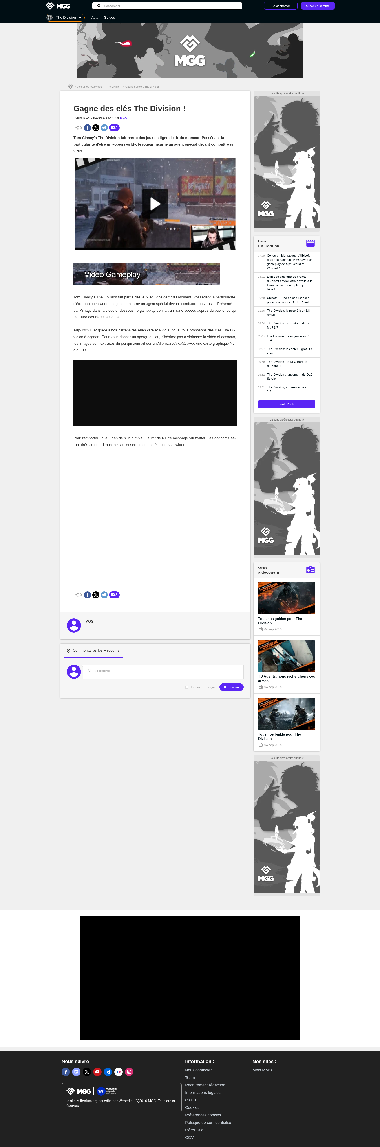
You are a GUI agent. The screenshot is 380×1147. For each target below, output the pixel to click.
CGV (189, 1137)
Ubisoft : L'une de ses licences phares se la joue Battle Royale (288, 300)
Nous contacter (198, 1070)
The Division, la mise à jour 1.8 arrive (288, 312)
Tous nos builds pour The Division (279, 737)
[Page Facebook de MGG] (66, 1072)
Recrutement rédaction (205, 1085)
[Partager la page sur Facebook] (87, 127)
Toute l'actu (287, 404)
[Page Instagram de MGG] (129, 1072)
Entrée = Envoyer (203, 687)
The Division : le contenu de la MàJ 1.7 (288, 325)
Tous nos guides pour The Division (280, 621)
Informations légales (203, 1092)
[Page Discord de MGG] (76, 1072)
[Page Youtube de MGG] (97, 1072)
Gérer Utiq (194, 1130)
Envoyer (234, 687)
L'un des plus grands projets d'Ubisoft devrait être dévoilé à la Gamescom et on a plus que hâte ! (289, 283)
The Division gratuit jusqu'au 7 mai (288, 338)
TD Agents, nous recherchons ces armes (286, 679)
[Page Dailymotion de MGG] (108, 1072)
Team (190, 1077)
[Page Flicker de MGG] (118, 1072)
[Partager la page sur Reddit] (104, 127)
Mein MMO (262, 1070)
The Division (113, 86)
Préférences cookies (203, 1115)
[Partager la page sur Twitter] (95, 127)
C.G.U (190, 1100)
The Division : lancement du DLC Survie (290, 376)
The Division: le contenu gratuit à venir (290, 351)
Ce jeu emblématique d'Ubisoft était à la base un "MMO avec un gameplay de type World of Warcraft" (289, 262)
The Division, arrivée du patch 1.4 (288, 389)
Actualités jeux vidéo (89, 86)
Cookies (192, 1107)
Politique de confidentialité (208, 1122)
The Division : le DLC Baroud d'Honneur (287, 364)
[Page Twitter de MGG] (87, 1072)
